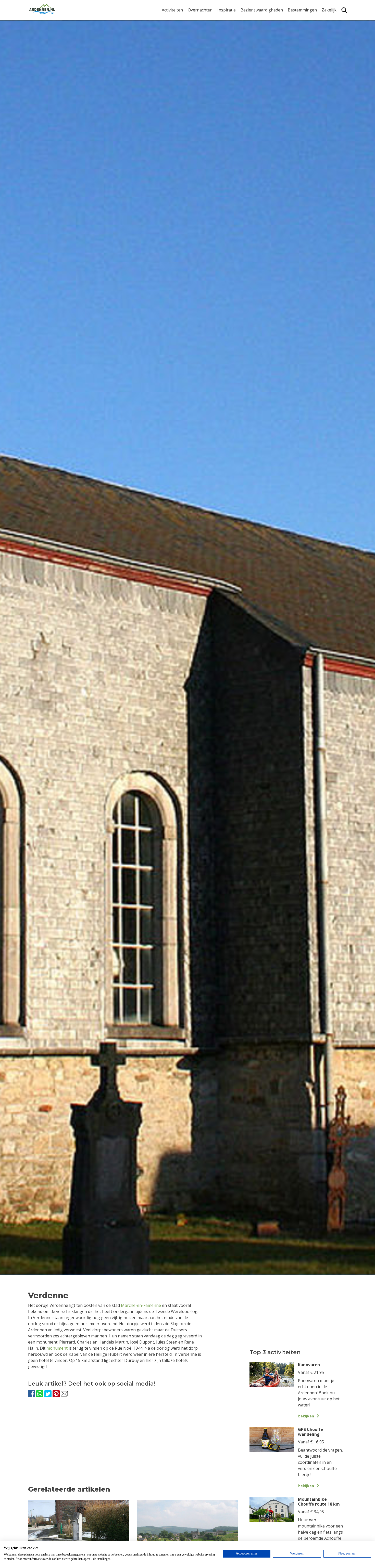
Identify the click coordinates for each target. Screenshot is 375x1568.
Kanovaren (172, 19)
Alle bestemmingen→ (304, 74)
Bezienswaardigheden (262, 10)
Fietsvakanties (231, 27)
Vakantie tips (229, 51)
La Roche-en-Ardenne (300, 30)
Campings (197, 19)
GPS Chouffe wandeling (174, 30)
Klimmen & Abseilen (180, 56)
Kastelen (249, 35)
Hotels (194, 27)
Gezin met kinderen (236, 43)
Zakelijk (329, 10)
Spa (291, 48)
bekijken (306, 1416)
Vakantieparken (203, 43)
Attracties (250, 27)
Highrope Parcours (180, 48)
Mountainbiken (176, 40)
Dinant (294, 56)
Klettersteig (173, 64)
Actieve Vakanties (234, 19)
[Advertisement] (133, 1446)
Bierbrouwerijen (256, 43)
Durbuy (295, 19)
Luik (292, 40)
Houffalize (297, 64)
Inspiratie (226, 10)
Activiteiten (172, 10)
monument (57, 1348)
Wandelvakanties (233, 35)
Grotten (248, 51)
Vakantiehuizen (203, 35)
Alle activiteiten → (179, 72)
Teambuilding (335, 19)
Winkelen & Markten (260, 67)
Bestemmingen (302, 10)
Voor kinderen (254, 59)
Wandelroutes (254, 19)
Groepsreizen (335, 27)
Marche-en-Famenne (141, 1305)
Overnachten (200, 10)
